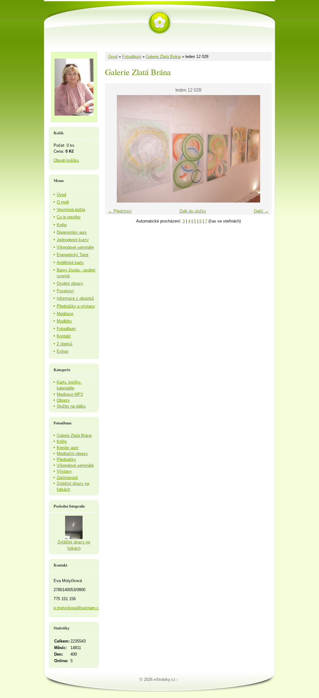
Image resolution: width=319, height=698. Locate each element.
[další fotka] (262, 149)
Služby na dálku (71, 406)
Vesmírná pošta (71, 209)
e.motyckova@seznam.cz (77, 607)
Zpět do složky (192, 211)
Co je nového (68, 217)
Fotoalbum (131, 56)
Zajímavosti (67, 477)
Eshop (62, 351)
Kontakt (64, 336)
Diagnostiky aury (72, 232)
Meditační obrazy (72, 453)
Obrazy (63, 400)
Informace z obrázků (75, 298)
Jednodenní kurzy (73, 239)
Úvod (112, 56)
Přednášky (66, 459)
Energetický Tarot (72, 254)
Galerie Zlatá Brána (163, 56)
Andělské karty (70, 262)
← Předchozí (120, 211)
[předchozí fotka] (115, 149)
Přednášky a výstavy (76, 306)
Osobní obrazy (70, 283)
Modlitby (64, 321)
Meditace (65, 313)
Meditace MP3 (70, 394)
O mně (63, 202)
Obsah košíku (66, 160)
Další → (261, 211)
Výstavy (64, 471)
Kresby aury (68, 447)
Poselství (65, 291)
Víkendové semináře (75, 247)
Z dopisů (64, 344)
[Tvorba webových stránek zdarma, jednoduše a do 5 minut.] (177, 680)
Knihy (62, 224)
